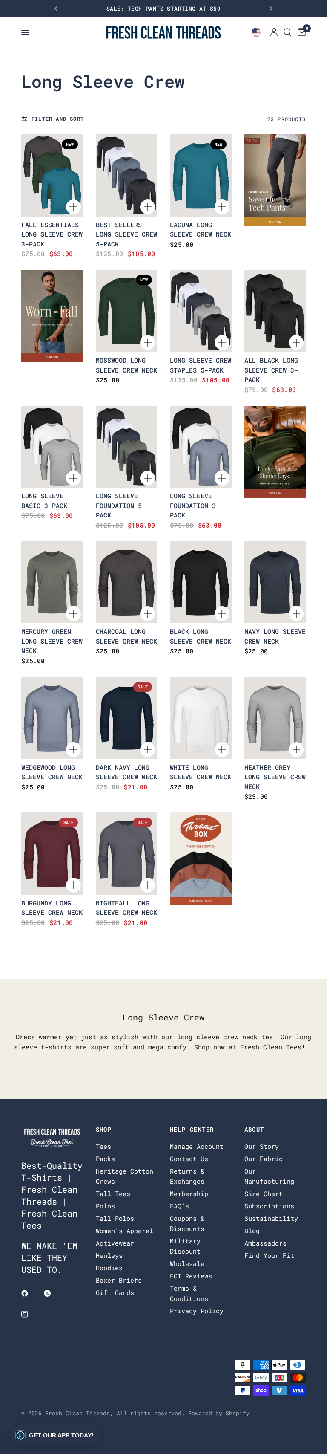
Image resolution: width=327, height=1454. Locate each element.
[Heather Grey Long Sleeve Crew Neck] (275, 718)
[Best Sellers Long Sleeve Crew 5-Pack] (127, 175)
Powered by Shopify (219, 1413)
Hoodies (109, 1267)
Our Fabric (263, 1158)
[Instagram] (30, 1314)
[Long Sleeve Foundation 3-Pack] (201, 447)
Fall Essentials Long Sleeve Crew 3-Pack (52, 234)
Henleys (109, 1255)
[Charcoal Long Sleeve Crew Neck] (127, 582)
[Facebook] (30, 1293)
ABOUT (254, 1130)
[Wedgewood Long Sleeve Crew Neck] (52, 718)
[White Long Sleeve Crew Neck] (201, 718)
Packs (105, 1158)
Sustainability (271, 1218)
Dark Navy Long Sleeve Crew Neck (126, 772)
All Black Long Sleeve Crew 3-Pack (271, 370)
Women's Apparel (124, 1230)
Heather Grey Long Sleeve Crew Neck (275, 777)
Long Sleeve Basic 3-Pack (44, 500)
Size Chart (263, 1193)
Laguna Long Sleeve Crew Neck (200, 229)
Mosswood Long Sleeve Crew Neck (126, 365)
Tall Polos (115, 1218)
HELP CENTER (192, 1130)
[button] (54, 1435)
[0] (300, 32)
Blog (252, 1230)
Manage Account (197, 1146)
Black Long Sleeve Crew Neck (200, 636)
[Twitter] (53, 1293)
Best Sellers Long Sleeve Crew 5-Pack (126, 234)
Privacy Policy (197, 1311)
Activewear (115, 1243)
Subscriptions (269, 1206)
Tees (103, 1146)
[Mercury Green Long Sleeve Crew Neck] (52, 582)
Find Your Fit (269, 1255)
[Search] (288, 32)
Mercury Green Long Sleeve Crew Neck (52, 641)
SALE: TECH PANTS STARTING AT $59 (163, 8)
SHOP (104, 1130)
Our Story (261, 1146)
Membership (189, 1193)
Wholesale (187, 1263)
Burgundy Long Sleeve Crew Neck (52, 908)
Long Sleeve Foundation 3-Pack (195, 505)
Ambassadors (265, 1243)
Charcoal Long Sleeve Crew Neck (126, 636)
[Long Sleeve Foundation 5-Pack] (127, 447)
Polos (105, 1206)
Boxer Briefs (119, 1280)
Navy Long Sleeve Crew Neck (275, 636)
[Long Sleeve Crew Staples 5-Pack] (201, 311)
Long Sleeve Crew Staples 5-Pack (200, 365)
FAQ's (179, 1206)
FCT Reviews (191, 1276)
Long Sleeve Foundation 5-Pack (121, 505)
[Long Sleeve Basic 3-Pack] (52, 447)
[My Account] (274, 32)
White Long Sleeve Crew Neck (200, 772)
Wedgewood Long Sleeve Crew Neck (52, 772)
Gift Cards (115, 1292)
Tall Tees (113, 1193)
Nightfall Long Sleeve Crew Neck (126, 908)
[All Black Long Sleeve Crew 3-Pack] (275, 311)
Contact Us (189, 1158)
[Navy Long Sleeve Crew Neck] (275, 582)
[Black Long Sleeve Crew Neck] (201, 582)
